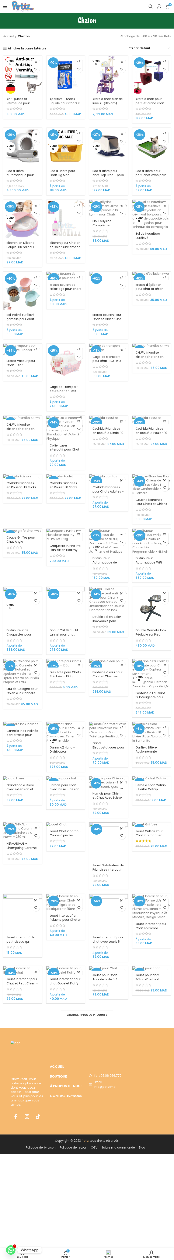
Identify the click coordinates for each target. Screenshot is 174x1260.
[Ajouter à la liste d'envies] (36, 69)
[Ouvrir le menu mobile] (5, 6)
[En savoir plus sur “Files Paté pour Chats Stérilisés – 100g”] (79, 665)
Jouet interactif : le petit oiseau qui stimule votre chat (21, 941)
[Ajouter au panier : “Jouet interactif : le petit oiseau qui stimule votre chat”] (36, 900)
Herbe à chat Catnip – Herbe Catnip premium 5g (151, 789)
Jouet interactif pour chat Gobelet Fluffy (65, 981)
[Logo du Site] (23, 6)
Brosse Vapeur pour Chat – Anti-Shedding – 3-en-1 (21, 365)
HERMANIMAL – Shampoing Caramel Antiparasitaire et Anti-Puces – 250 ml (22, 849)
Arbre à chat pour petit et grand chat (150, 101)
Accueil (8, 36)
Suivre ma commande (118, 1147)
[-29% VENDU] (65, 778)
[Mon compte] (159, 6)
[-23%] (22, 476)
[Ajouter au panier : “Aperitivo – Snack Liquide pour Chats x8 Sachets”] (79, 61)
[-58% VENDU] (151, 778)
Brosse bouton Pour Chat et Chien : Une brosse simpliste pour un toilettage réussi (108, 321)
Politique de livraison (41, 1147)
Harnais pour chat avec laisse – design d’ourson (64, 789)
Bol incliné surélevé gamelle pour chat (21, 317)
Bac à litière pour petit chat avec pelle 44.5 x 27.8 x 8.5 (151, 175)
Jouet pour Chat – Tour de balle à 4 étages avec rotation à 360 (108, 981)
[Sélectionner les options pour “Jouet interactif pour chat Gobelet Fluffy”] (79, 972)
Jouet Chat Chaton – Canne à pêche (65, 833)
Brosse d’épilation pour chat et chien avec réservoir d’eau (151, 289)
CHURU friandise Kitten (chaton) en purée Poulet (21, 428)
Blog (142, 1147)
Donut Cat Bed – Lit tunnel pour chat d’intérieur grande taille (64, 636)
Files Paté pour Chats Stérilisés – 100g (65, 674)
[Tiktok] (38, 1116)
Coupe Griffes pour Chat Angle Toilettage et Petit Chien (21, 543)
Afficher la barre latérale (27, 48)
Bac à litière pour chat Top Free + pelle (108, 173)
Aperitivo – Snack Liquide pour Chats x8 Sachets (65, 103)
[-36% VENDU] (22, 531)
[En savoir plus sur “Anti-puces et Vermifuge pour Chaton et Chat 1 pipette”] (36, 61)
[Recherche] (150, 6)
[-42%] (22, 724)
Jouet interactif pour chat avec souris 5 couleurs (108, 941)
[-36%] (151, 968)
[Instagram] (27, 1116)
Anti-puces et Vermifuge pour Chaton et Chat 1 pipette (19, 105)
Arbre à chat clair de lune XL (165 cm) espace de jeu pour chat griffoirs (108, 105)
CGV (94, 1147)
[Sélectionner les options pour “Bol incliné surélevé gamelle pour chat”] (36, 277)
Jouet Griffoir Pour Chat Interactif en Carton (149, 835)
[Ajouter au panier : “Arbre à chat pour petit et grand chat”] (164, 61)
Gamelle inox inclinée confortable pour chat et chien (22, 735)
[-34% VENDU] (108, 968)
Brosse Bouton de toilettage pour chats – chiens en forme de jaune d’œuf (65, 291)
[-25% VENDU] (151, 346)
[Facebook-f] (16, 1116)
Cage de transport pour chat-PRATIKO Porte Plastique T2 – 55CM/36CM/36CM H (108, 363)
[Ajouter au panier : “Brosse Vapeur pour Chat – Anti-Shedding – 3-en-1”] (36, 349)
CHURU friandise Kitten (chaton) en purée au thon (150, 356)
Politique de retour (73, 1147)
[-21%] (151, 824)
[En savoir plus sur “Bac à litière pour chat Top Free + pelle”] (122, 133)
